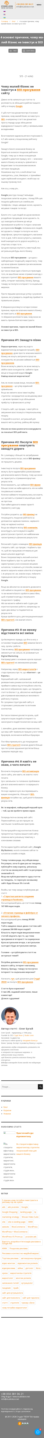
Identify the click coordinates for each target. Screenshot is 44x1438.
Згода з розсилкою (23, 1411)
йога (38, 1268)
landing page (26, 1212)
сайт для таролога (30, 1298)
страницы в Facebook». (12, 899)
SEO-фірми (35, 485)
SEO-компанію (30, 527)
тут (12, 978)
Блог (6, 1107)
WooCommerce (18, 1227)
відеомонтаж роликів (28, 1263)
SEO (3, 119)
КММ (4, 1248)
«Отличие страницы (13, 913)
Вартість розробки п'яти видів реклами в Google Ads (21, 1242)
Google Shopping (9, 1212)
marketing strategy (10, 1217)
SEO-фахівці (29, 514)
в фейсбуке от (31, 913)
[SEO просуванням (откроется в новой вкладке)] (35, 359)
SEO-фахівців (35, 544)
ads (3, 1207)
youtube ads (30, 1236)
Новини (7, 1113)
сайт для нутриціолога (12, 1293)
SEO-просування (28, 90)
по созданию (27, 896)
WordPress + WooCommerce (14, 1231)
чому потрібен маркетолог (14, 1307)
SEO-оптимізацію (30, 771)
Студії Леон (18, 1035)
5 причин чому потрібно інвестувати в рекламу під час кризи (20, 1201)
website (5, 1227)
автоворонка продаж (31, 1258)
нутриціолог (27, 1283)
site (3, 1222)
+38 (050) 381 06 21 (24, 4)
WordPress (33, 1227)
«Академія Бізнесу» (30, 1040)
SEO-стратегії (7, 620)
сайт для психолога (11, 1298)
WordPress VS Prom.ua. (12, 1236)
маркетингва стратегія (20, 1273)
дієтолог (29, 1268)
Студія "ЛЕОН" (23, 1416)
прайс (16, 1288)
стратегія (14, 1302)
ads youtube (13, 1207)
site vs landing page (16, 1222)
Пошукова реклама (18, 1248)
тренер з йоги (27, 1302)
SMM (30, 1222)
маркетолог (7, 1278)
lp (35, 1212)
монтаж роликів (23, 1278)
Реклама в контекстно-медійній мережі (20, 1253)
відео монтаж (8, 1263)
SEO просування (24, 313)
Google (19, 106)
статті (5, 1302)
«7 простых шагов (12, 896)
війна (20, 1268)
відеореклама (8, 1268)
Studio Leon (29, 1035)
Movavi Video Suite (30, 1217)
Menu (39, 5)
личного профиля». (10, 916)
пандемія (6, 1288)
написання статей (10, 1283)
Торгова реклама (10, 1258)
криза (5, 1273)
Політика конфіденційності (11, 1409)
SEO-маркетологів (27, 669)
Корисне (7, 1110)
